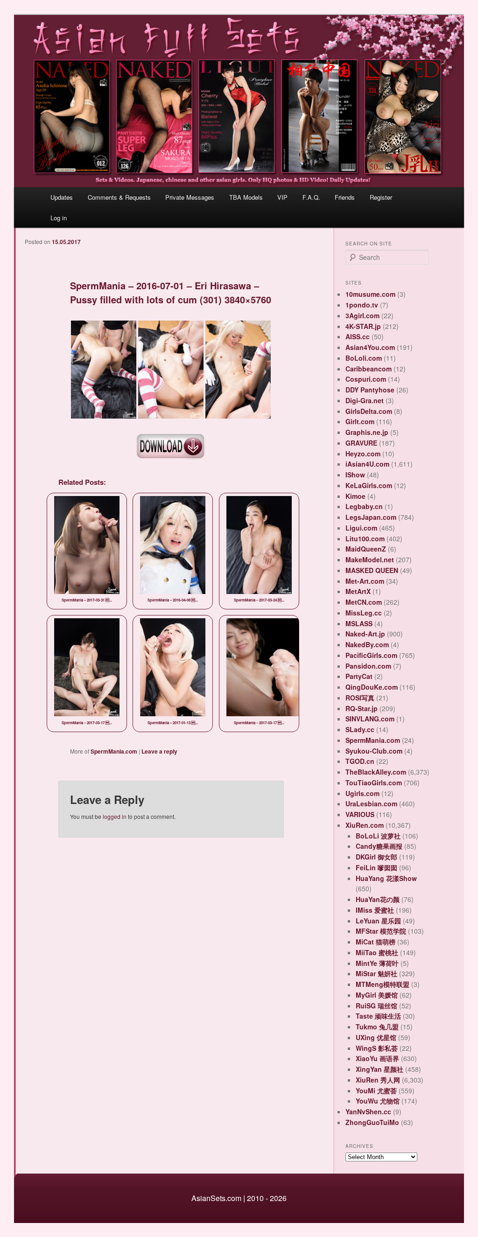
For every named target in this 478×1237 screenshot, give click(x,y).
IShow (355, 474)
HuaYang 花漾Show (386, 878)
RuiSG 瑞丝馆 (376, 1005)
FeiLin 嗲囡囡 (376, 867)
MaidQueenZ (365, 548)
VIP (282, 197)
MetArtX (358, 591)
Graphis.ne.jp (366, 432)
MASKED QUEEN (371, 570)
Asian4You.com (370, 347)
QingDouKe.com (371, 687)
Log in (58, 217)
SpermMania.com (114, 751)
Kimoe (355, 496)
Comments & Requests (119, 197)
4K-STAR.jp (363, 326)
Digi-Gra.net (364, 400)
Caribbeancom (368, 368)
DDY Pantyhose (369, 389)
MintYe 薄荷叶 (377, 963)
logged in (115, 816)
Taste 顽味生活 (378, 1015)
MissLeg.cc (363, 612)
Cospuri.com (365, 379)
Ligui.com (361, 527)
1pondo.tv (361, 304)
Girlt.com (359, 421)
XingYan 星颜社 (379, 1069)
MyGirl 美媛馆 (377, 994)
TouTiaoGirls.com (373, 782)
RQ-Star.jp (361, 708)
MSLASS (359, 623)
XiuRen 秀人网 (378, 1079)
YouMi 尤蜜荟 (376, 1090)
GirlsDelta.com (368, 411)
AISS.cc (357, 336)
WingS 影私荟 (377, 1048)
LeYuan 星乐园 (378, 920)
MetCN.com (363, 602)
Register (381, 197)
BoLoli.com (363, 358)
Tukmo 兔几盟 (377, 1026)
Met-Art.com (364, 581)
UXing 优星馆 (376, 1037)
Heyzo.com (362, 453)
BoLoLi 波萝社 (378, 835)
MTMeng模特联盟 (382, 984)
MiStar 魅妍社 (376, 973)
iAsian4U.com (367, 463)
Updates (61, 197)
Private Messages (189, 197)
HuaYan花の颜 (378, 899)
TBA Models (246, 197)
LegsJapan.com (370, 517)
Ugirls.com (362, 793)
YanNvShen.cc (368, 1111)
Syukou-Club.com (373, 750)
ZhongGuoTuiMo (372, 1122)
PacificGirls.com (371, 655)
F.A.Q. (311, 197)
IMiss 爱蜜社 (375, 910)
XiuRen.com (364, 825)
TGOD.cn (359, 761)
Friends (345, 197)
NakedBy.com (367, 644)
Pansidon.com (368, 666)
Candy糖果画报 (379, 846)
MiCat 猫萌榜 (375, 941)
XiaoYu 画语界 (377, 1058)
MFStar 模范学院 (381, 931)
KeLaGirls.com (368, 485)
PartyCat (359, 676)
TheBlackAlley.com (375, 771)
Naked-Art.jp (365, 633)
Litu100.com (365, 538)
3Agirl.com (362, 315)
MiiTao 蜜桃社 (377, 952)
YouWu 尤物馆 (378, 1100)
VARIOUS (359, 814)
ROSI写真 (359, 697)
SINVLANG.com (369, 718)
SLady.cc (359, 729)
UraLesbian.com (371, 803)
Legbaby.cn (364, 506)
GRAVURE (361, 442)
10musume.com (370, 294)
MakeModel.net (369, 559)
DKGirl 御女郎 (376, 856)
